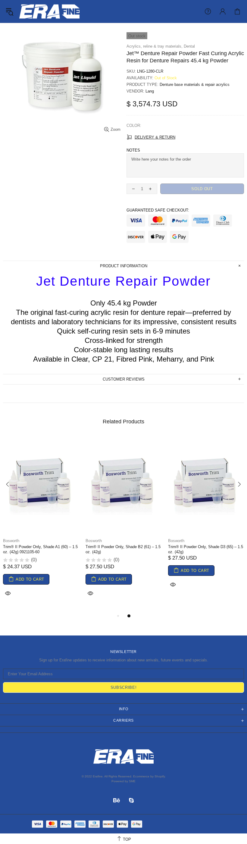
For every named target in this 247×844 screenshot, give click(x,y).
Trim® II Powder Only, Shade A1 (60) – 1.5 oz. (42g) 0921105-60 (40, 549)
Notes (133, 150)
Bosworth (11, 540)
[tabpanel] (41, 524)
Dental (189, 46)
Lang (149, 91)
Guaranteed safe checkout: (158, 210)
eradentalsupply (49, 11)
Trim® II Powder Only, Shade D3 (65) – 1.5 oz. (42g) (205, 549)
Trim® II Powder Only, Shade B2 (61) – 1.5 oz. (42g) (123, 549)
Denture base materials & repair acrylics (195, 84)
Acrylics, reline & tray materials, (155, 46)
